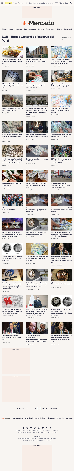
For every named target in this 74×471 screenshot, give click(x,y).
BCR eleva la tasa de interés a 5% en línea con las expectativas (37, 135)
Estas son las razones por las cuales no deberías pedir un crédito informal (35, 86)
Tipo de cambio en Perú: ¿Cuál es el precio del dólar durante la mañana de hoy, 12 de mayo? (12, 161)
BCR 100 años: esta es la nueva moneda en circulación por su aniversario (12, 258)
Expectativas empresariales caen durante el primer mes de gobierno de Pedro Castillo (12, 311)
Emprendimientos (30, 29)
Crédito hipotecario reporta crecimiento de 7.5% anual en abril (36, 61)
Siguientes (53, 408)
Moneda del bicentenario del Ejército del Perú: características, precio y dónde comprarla (61, 312)
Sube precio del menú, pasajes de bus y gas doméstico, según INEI (12, 61)
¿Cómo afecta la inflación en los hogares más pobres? (12, 109)
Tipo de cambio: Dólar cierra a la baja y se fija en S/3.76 (61, 135)
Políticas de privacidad (39, 432)
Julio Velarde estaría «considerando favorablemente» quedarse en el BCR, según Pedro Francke (36, 338)
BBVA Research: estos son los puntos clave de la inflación (36, 233)
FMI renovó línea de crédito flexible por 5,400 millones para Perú (12, 86)
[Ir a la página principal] (37, 22)
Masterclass (46, 430)
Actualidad (18, 29)
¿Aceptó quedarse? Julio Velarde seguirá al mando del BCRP (11, 337)
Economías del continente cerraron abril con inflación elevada (60, 110)
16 (43, 408)
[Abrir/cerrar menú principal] (2, 3)
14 (35, 408)
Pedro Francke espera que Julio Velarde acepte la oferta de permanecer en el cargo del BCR (61, 338)
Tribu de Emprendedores (34, 430)
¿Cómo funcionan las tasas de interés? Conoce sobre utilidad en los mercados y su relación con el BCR (36, 111)
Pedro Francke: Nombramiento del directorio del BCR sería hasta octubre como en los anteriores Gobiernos (36, 312)
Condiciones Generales (24, 432)
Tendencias (50, 29)
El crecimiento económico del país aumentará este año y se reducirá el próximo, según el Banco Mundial (11, 286)
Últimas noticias (7, 29)
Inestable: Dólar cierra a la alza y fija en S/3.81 (12, 184)
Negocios (41, 29)
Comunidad (68, 29)
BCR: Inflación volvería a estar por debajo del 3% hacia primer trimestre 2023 (61, 161)
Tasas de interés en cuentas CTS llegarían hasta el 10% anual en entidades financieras (61, 61)
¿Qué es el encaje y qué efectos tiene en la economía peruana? (61, 284)
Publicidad (55, 430)
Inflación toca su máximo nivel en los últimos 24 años (11, 209)
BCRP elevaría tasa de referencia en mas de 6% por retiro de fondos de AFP (60, 185)
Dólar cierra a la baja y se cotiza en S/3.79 (37, 160)
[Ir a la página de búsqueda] (71, 3)
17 (47, 408)
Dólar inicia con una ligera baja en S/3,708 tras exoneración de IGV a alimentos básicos (61, 234)
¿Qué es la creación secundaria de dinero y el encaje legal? (61, 85)
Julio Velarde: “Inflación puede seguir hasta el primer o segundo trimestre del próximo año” (61, 259)
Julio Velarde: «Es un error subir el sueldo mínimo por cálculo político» (37, 258)
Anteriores (20, 408)
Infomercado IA (20, 430)
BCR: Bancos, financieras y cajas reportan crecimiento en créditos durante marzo (12, 234)
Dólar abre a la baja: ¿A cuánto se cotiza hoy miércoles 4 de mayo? (36, 185)
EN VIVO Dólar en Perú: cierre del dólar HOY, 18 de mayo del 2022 (12, 136)
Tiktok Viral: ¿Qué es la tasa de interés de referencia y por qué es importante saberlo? (36, 285)
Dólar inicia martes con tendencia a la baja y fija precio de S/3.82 (36, 210)
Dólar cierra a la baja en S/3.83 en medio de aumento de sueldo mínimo (61, 210)
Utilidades (59, 29)
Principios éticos (52, 432)
